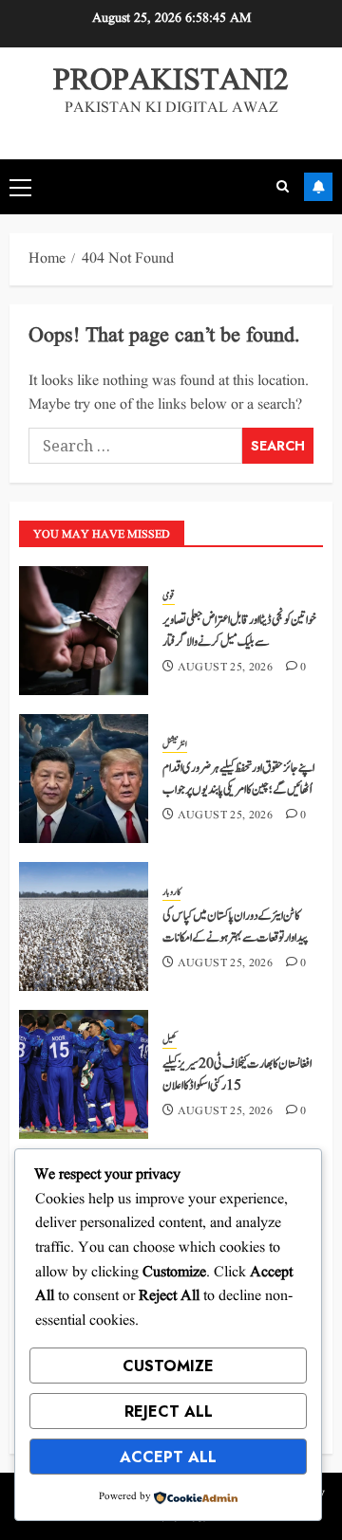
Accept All (168, 1457)
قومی (168, 596)
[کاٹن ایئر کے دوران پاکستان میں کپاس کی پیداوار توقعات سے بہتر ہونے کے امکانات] (83, 926)
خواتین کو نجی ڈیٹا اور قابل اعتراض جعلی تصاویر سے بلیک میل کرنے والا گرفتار (239, 630)
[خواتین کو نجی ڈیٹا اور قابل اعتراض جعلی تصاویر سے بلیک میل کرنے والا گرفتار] (83, 630)
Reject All (168, 1411)
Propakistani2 (171, 81)
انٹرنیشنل (174, 744)
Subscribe (318, 187)
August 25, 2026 (225, 667)
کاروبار (171, 892)
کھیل (169, 1040)
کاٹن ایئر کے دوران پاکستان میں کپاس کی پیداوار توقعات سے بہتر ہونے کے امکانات (235, 926)
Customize (168, 1366)
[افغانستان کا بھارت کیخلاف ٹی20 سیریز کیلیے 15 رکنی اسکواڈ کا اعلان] (83, 1074)
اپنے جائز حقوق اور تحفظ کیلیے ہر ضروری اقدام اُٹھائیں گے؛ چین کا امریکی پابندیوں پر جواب (238, 778)
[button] (20, 186)
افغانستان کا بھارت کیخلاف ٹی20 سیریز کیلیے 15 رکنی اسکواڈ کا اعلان (237, 1074)
